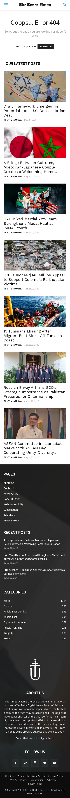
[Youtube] (54, 763)
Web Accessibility (13, 504)
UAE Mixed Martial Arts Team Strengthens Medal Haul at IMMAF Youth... (30, 223)
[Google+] (25, 763)
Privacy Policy (11, 520)
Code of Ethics (12, 499)
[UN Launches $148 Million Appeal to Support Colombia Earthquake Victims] (35, 255)
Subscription (11, 509)
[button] (65, 5)
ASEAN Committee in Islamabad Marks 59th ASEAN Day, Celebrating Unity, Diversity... (33, 448)
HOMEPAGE (46, 47)
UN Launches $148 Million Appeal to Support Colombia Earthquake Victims (34, 279)
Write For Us (11, 493)
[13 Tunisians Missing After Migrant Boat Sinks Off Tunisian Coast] (35, 311)
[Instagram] (35, 763)
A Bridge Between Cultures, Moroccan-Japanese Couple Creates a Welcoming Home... (30, 167)
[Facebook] (15, 763)
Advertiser (9, 515)
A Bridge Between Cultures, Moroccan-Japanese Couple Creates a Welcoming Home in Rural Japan (32, 542)
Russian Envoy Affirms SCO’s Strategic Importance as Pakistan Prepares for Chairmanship (34, 392)
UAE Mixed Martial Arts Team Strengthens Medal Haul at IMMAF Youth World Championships (34, 557)
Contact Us (10, 488)
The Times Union (13, 119)
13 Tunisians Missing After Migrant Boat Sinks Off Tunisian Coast (33, 335)
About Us (9, 482)
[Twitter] (44, 763)
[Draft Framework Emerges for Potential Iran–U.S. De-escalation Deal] (35, 86)
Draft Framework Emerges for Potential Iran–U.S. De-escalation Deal (34, 110)
